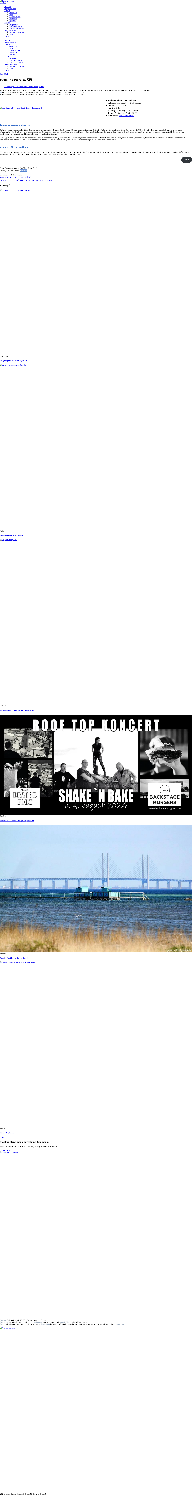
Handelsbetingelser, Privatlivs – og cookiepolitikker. (143, 1324)
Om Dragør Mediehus (16, 33)
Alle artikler (13, 13)
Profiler (7, 23)
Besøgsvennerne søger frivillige (11, 535)
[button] (2, 1137)
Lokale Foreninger (15, 27)
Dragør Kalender (10, 9)
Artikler (7, 11)
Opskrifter (12, 21)
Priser (11, 35)
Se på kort (23, 171)
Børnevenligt (9, 87)
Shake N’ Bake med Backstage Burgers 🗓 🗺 (17, 821)
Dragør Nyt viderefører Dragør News (14, 361)
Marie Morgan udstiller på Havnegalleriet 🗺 (17, 710)
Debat (11, 15)
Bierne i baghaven (7, 1133)
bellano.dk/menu (126, 115)
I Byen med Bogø (15, 17)
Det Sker (7, 7)
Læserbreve (13, 19)
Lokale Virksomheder (16, 29)
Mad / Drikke (33, 87)
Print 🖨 (186, 160)
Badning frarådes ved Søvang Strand (14, 958)
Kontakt (7, 37)
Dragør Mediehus (10, 31)
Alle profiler (13, 25)
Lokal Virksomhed (21, 87)
